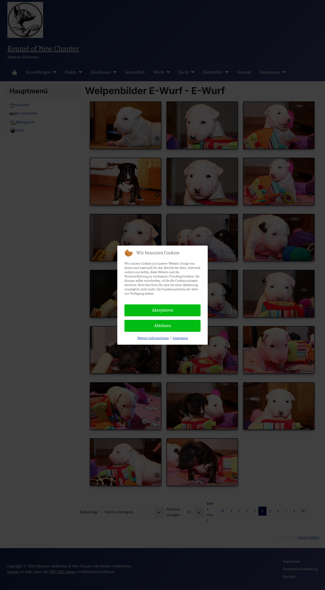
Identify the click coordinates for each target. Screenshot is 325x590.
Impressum (180, 338)
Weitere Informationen (153, 338)
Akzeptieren (162, 310)
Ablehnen (162, 325)
